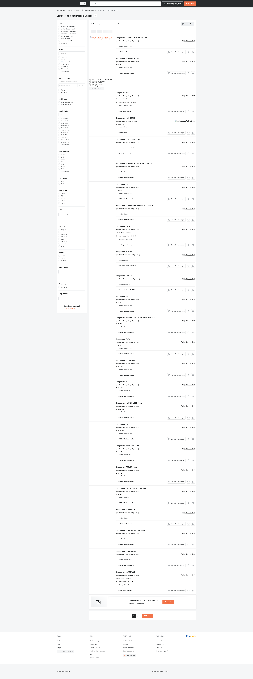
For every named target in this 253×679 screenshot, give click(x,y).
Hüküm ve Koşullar (95, 641)
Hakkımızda (60, 641)
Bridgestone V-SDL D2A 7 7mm (127, 446)
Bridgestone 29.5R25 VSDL (126, 551)
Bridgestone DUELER (124, 251)
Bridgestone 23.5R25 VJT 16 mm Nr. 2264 (131, 38)
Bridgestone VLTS (123, 339)
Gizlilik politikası (95, 644)
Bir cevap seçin (96, 88)
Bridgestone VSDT (123, 226)
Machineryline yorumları (97, 651)
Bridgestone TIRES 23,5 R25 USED (129, 139)
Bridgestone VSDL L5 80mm (126, 467)
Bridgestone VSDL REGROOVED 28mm (131, 488)
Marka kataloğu (94, 657)
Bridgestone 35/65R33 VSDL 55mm (129, 403)
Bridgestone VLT (122, 382)
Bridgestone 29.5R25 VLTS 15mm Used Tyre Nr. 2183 (135, 205)
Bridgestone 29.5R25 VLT (125, 572)
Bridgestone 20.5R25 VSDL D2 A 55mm (130, 530)
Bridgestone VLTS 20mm (125, 360)
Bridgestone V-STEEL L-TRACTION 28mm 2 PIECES (135, 318)
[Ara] (92, 3)
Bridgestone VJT (122, 184)
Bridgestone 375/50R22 (124, 276)
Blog (91, 654)
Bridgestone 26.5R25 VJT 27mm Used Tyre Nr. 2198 (135, 163)
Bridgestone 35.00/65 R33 (125, 118)
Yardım (59, 644)
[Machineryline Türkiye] (67, 3)
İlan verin (168, 602)
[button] (188, 52)
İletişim (59, 647)
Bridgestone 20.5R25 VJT (125, 509)
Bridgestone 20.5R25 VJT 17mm (128, 58)
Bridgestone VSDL (123, 93)
